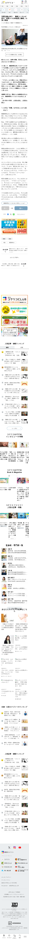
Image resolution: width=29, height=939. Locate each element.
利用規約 (18, 892)
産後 (10, 239)
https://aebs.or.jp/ (14, 918)
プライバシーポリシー (19, 894)
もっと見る (14, 428)
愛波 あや (18, 27)
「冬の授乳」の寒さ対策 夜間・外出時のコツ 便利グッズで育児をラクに (10, 264)
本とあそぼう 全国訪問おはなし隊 (10, 885)
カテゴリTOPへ (14, 257)
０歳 (4, 242)
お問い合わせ (12, 892)
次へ (21, 208)
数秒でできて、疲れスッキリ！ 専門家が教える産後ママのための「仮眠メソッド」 (18, 250)
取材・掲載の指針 (21, 896)
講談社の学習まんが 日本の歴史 (9, 883)
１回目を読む (17, 100)
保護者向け (11, 242)
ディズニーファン (6, 880)
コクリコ (12, 538)
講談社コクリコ (3, 526)
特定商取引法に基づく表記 (9, 896)
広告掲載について (8, 894)
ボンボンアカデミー (6, 877)
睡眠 (4, 239)
